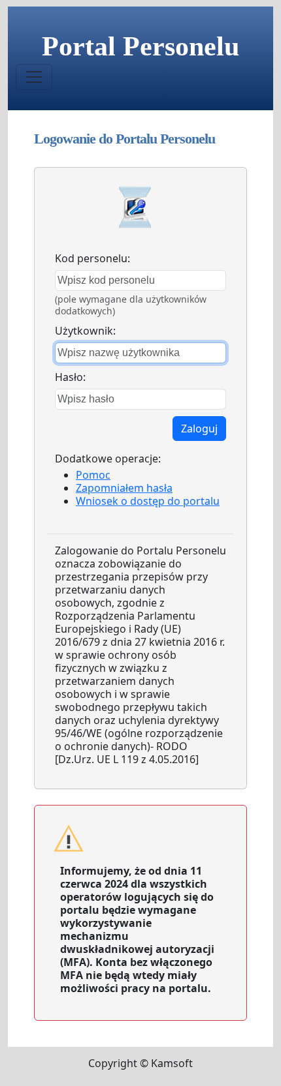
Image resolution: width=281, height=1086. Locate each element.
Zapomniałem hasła (124, 488)
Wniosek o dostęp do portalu (148, 501)
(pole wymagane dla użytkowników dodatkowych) (131, 305)
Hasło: (70, 377)
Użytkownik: (85, 330)
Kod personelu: (92, 258)
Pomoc (93, 475)
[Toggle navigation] (34, 77)
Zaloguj (199, 428)
